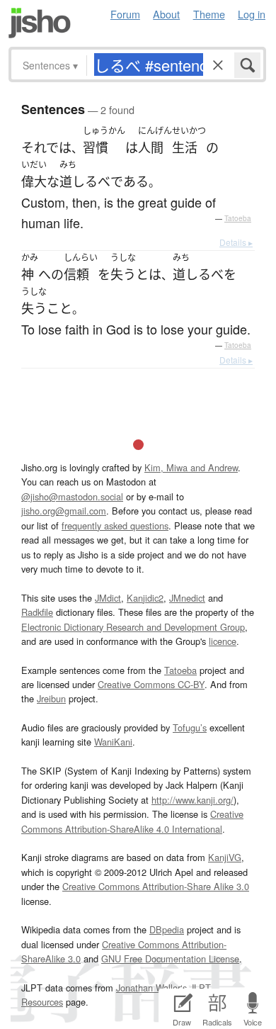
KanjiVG (224, 857)
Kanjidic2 (145, 598)
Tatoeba (237, 218)
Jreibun (51, 698)
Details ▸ (236, 242)
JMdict (108, 598)
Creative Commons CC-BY (151, 684)
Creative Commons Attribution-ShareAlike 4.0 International (132, 821)
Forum (125, 13)
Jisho (39, 23)
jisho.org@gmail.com (63, 510)
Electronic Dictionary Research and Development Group (133, 627)
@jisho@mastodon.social (72, 496)
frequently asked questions (115, 525)
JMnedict (187, 598)
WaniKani (113, 741)
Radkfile (37, 612)
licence (222, 641)
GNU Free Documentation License (170, 958)
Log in (251, 13)
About (166, 13)
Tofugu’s (190, 727)
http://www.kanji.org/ (192, 799)
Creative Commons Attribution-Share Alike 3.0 (155, 886)
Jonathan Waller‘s (151, 987)
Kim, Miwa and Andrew (191, 467)
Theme (209, 13)
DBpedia (166, 929)
